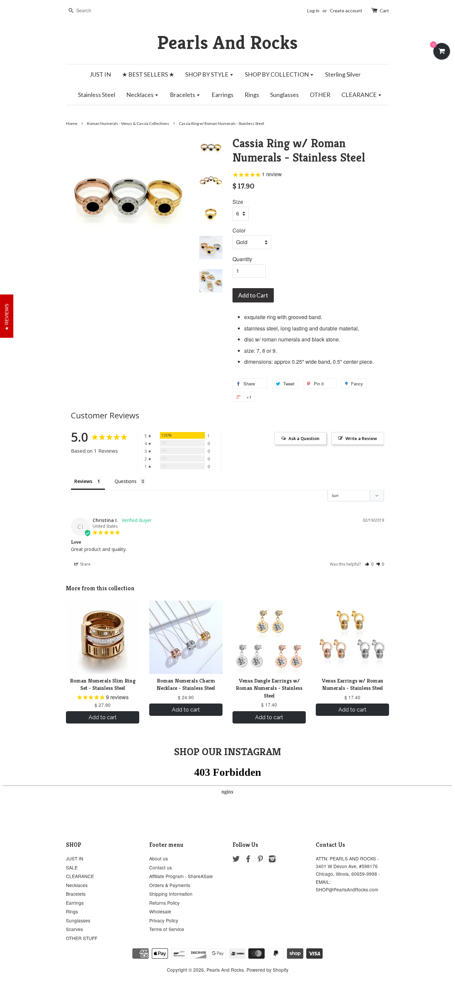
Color (238, 230)
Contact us (160, 867)
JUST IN (100, 74)
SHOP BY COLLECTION (277, 74)
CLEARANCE (359, 94)
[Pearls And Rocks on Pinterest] (260, 859)
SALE (72, 867)
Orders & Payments (169, 885)
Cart (384, 10)
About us (158, 858)
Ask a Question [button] (303, 438)
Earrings (222, 94)
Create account (346, 10)
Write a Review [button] (361, 438)
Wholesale (160, 911)
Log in (313, 10)
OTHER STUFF (81, 938)
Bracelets (183, 94)
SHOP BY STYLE (207, 74)
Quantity (242, 259)
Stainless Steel (96, 94)
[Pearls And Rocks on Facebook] (248, 859)
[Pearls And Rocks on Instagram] (272, 859)
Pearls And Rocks (227, 42)
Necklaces (140, 94)
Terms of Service (166, 929)
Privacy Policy (163, 920)
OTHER (320, 94)
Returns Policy (164, 902)
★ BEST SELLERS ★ (148, 74)
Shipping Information (171, 893)
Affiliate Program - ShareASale (181, 876)
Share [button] (85, 564)
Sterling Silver (343, 74)
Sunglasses (284, 94)
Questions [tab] (126, 481)
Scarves (74, 929)
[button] (369, 564)
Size (237, 202)
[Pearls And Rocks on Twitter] (236, 859)
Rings (251, 94)
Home (71, 123)
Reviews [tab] (83, 481)
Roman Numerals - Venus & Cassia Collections (128, 123)
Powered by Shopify (267, 969)
